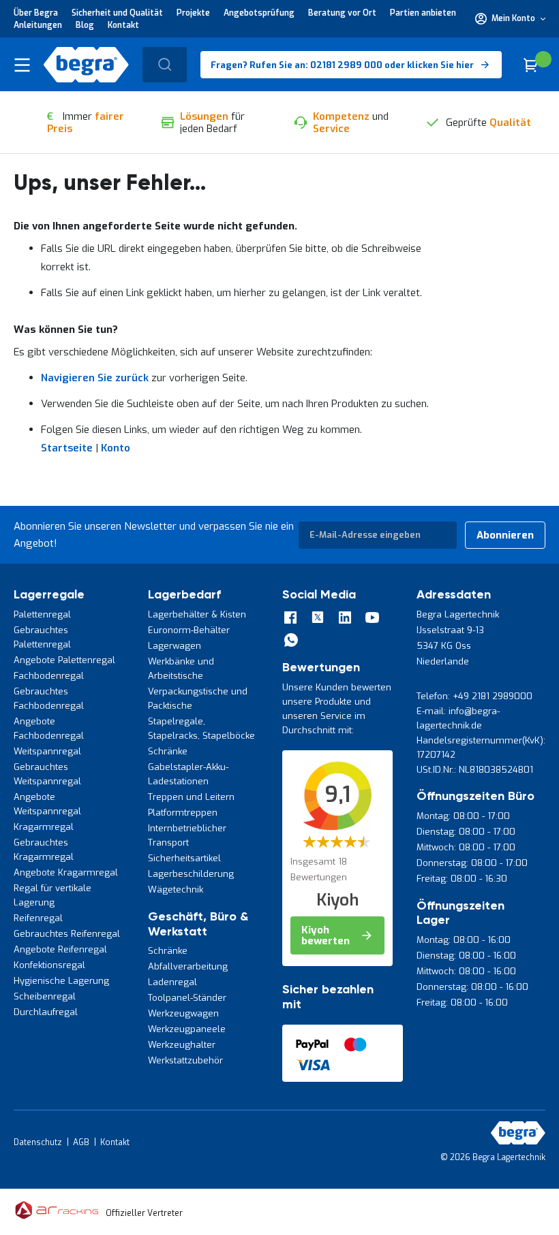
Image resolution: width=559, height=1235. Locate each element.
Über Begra (36, 12)
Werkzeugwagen (183, 1013)
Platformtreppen (182, 812)
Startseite (67, 448)
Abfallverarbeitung (188, 966)
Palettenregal (42, 614)
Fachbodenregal (49, 675)
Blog (85, 25)
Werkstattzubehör (185, 1060)
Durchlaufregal (46, 1012)
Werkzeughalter (181, 1044)
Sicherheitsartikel (184, 858)
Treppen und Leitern (191, 797)
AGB (81, 1142)
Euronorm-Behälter (189, 630)
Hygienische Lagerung (61, 981)
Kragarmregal (44, 827)
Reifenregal (38, 918)
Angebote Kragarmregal (66, 872)
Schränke (167, 751)
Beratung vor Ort (342, 12)
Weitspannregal (47, 751)
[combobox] (164, 64)
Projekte (193, 12)
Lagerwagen (174, 646)
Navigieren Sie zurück (95, 378)
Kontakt (123, 25)
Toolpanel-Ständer (187, 998)
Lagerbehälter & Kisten (197, 614)
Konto (115, 448)
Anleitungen (38, 25)
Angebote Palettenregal (64, 660)
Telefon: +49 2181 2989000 (474, 696)
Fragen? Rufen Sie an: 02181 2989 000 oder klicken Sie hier (342, 65)
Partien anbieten (423, 12)
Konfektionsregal (49, 965)
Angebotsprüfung (259, 12)
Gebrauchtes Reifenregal (67, 934)
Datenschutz (38, 1142)
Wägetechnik (175, 889)
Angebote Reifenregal (60, 949)
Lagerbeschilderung (191, 874)
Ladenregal (172, 982)
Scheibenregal (45, 996)
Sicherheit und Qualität (117, 12)
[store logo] (86, 64)
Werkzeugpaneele (187, 1029)
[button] (510, 18)
